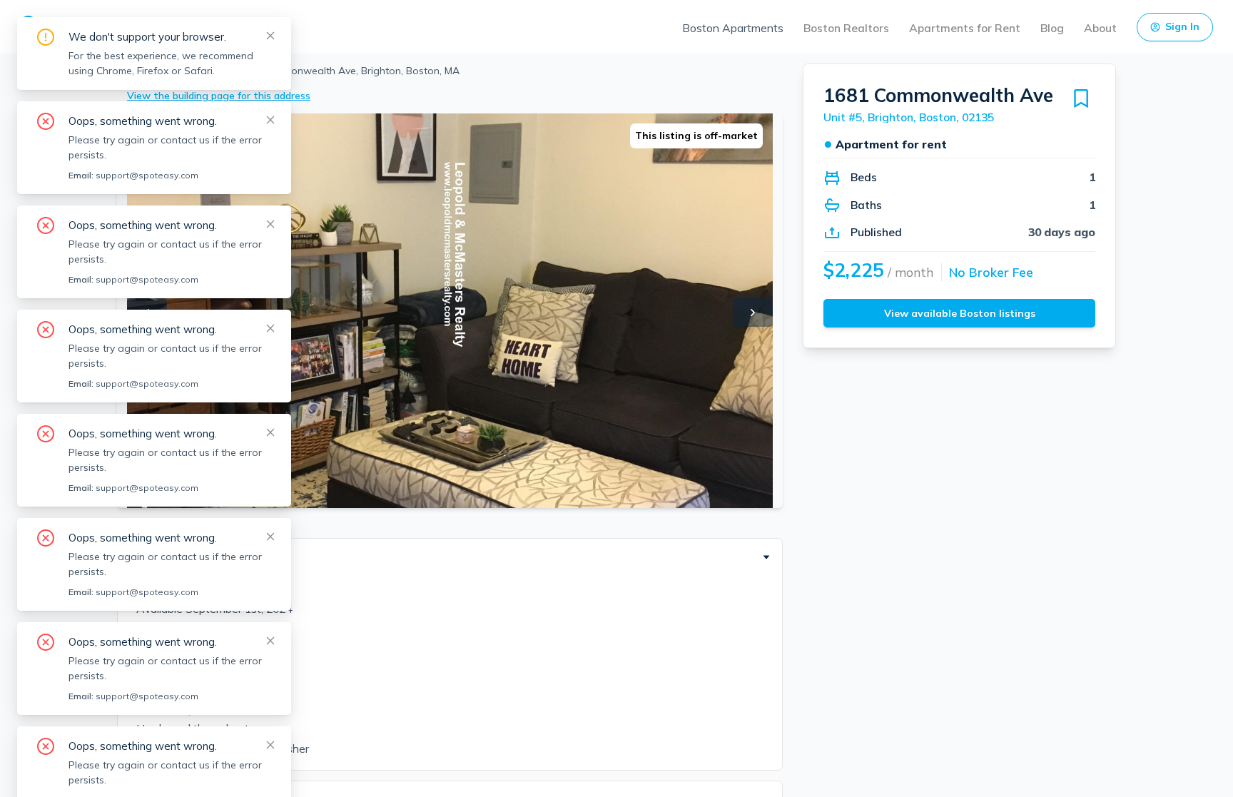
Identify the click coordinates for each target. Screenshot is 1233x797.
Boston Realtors (846, 28)
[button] (450, 557)
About (1100, 28)
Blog (1052, 28)
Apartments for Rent (964, 28)
